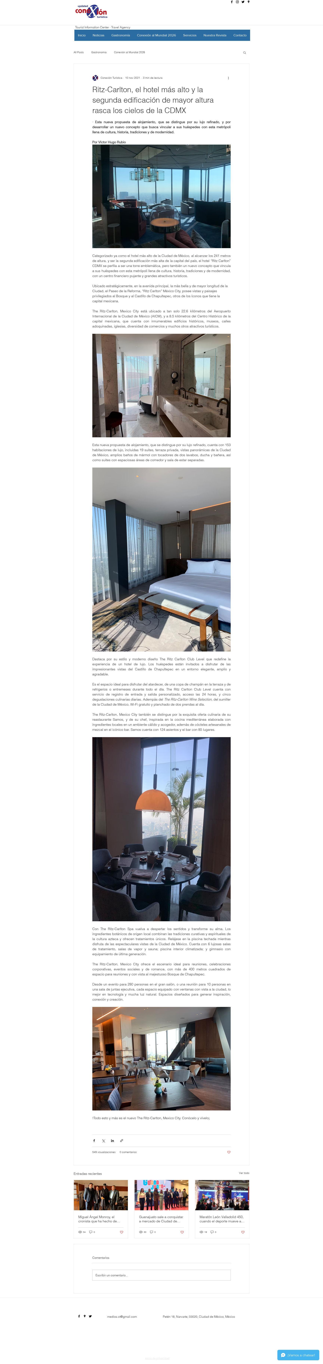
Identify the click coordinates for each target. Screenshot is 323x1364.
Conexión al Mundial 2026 (129, 52)
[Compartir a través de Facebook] (94, 1140)
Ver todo (244, 1173)
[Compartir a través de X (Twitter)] (103, 1140)
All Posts (79, 52)
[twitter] (243, 2)
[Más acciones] (228, 78)
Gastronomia (99, 52)
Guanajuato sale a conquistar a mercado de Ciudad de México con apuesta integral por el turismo (161, 1219)
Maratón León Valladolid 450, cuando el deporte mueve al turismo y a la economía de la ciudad (222, 1219)
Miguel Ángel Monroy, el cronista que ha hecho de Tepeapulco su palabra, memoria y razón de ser (97, 1219)
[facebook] (232, 2)
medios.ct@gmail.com (122, 1316)
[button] (244, 52)
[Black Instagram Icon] (237, 2)
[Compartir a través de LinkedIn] (112, 1140)
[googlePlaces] (248, 2)
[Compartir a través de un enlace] (121, 1140)
